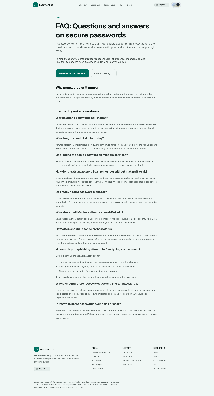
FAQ (122, 5)
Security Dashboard (131, 360)
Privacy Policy (160, 368)
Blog (129, 5)
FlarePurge (97, 364)
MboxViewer (97, 368)
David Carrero (92, 385)
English (162, 5)
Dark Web (127, 356)
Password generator (101, 352)
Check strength (103, 73)
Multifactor (127, 364)
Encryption (127, 352)
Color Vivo (81, 385)
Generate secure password (72, 73)
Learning (95, 5)
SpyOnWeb (97, 360)
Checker (83, 5)
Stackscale (112, 385)
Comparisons (110, 5)
